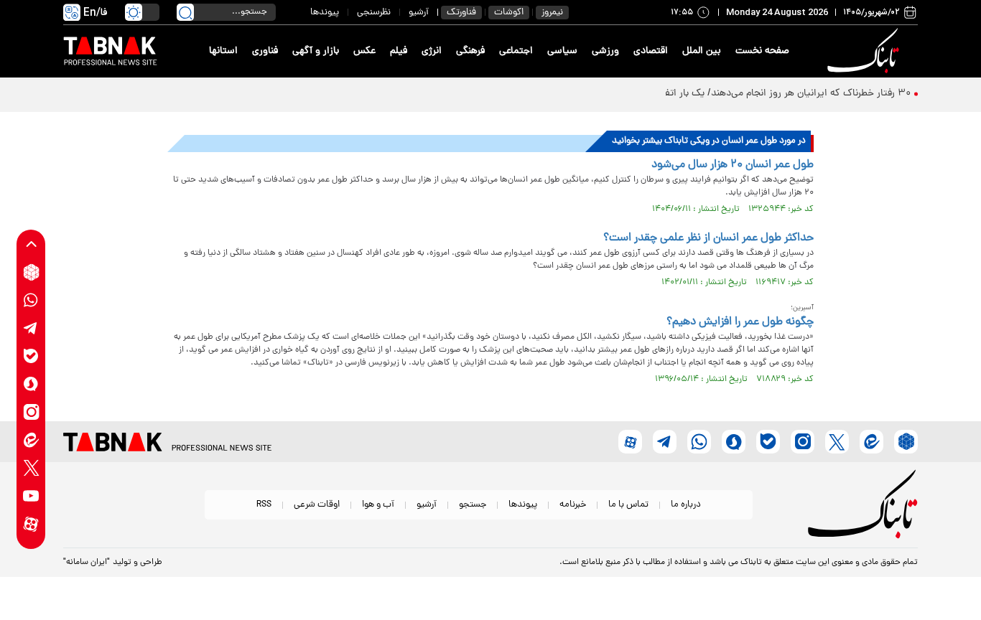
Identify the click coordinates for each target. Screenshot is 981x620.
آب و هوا (378, 505)
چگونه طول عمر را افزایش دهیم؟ (740, 322)
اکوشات (509, 12)
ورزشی (605, 51)
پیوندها (324, 12)
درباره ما (686, 505)
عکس (364, 51)
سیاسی (562, 51)
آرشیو (419, 12)
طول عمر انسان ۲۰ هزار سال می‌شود (732, 165)
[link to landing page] (865, 51)
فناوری (265, 51)
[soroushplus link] (31, 384)
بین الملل (701, 51)
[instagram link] (31, 412)
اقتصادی (650, 51)
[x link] (31, 468)
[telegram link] (31, 328)
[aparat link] (31, 524)
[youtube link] (31, 496)
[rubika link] (31, 272)
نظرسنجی (374, 12)
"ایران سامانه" (86, 562)
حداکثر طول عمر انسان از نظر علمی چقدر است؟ (708, 238)
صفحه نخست (762, 51)
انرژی (432, 51)
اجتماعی (516, 51)
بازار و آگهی (315, 51)
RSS (263, 505)
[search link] (185, 12)
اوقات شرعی (317, 505)
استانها (223, 51)
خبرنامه (572, 505)
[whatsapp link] (31, 300)
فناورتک (461, 12)
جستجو (472, 505)
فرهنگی (470, 51)
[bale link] (31, 356)
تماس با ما (628, 505)
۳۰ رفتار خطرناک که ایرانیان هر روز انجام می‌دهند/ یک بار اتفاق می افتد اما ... (753, 93)
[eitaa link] (31, 440)
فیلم (398, 51)
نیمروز (552, 12)
